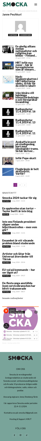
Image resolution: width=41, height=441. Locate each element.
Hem (3, 11)
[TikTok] (26, 435)
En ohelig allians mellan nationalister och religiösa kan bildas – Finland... (26, 51)
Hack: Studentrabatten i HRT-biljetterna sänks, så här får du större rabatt (26, 81)
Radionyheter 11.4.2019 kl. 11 (25, 132)
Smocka (4, 343)
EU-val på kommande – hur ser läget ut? (18, 271)
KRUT (29, 419)
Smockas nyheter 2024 (14, 343)
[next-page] (25, 185)
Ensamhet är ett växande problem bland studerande (18, 242)
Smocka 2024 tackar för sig (19, 197)
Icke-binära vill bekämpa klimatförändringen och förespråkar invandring (27, 97)
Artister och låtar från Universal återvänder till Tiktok (17, 256)
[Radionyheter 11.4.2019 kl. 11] (8, 134)
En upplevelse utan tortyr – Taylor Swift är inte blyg (19, 210)
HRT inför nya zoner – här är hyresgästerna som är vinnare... (25, 66)
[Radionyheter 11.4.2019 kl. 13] (8, 123)
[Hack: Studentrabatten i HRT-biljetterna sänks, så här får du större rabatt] (8, 79)
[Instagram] (20, 435)
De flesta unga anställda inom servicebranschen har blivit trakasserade (18, 285)
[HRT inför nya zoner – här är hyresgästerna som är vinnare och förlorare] (8, 65)
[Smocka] (15, 4)
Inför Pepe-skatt (25, 158)
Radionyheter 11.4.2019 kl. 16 (25, 110)
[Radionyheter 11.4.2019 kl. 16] (8, 112)
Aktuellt (6, 201)
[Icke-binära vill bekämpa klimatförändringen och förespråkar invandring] (8, 96)
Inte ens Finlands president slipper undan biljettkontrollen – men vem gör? (19, 225)
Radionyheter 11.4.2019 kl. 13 (25, 121)
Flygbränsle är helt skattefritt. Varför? (27, 171)
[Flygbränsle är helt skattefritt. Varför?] (8, 172)
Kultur (5, 214)
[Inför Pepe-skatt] (8, 161)
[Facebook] (14, 435)
